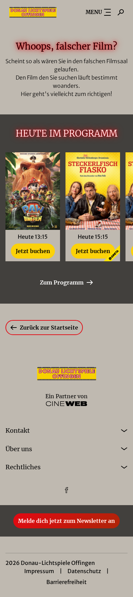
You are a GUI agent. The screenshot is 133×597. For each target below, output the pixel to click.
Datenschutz (84, 571)
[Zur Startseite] (32, 12)
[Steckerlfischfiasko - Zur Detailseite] (92, 191)
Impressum (39, 571)
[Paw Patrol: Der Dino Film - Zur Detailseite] (32, 191)
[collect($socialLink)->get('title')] (66, 490)
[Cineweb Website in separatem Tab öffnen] (66, 403)
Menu (94, 12)
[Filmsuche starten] (121, 12)
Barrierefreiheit (66, 582)
